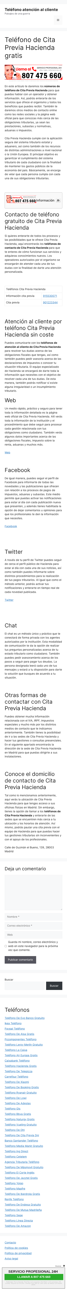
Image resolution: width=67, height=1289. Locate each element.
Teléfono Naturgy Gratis (20, 1119)
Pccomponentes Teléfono (20, 1039)
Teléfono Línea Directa (19, 1220)
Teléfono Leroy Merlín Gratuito (24, 1044)
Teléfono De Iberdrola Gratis (22, 1194)
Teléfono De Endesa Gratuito (23, 1204)
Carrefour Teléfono (16, 1076)
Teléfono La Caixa (16, 1050)
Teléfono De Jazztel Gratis (21, 1178)
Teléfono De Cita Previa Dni (22, 1135)
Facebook (11, 526)
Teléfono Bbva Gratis (18, 1114)
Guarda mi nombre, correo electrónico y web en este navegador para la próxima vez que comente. (33, 946)
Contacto (10, 1242)
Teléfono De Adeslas (18, 1103)
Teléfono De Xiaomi (17, 1082)
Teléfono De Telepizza (18, 1071)
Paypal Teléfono (15, 1028)
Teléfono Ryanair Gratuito (21, 1092)
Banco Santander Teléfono (21, 1140)
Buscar (9, 979)
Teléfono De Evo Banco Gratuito (25, 1018)
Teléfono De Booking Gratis (22, 1087)
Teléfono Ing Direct (16, 1151)
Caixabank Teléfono (17, 1060)
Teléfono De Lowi (15, 1098)
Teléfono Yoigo (14, 1183)
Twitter (9, 600)
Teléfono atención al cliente (31, 9)
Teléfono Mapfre (15, 1188)
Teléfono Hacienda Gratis (21, 1066)
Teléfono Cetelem (16, 1156)
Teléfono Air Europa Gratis (21, 1055)
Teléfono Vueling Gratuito (21, 1124)
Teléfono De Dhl (15, 1130)
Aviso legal (11, 1258)
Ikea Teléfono (13, 1023)
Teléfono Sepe (14, 1215)
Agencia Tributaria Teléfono (22, 1162)
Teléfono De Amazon (18, 1226)
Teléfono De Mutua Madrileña (23, 1210)
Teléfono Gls (12, 1108)
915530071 (50, 295)
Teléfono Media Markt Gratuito (24, 1146)
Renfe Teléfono (14, 1199)
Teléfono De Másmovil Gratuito (24, 1167)
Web (7, 452)
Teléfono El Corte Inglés (19, 1172)
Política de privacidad (18, 1253)
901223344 (50, 302)
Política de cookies (16, 1247)
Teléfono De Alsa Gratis (19, 1034)
